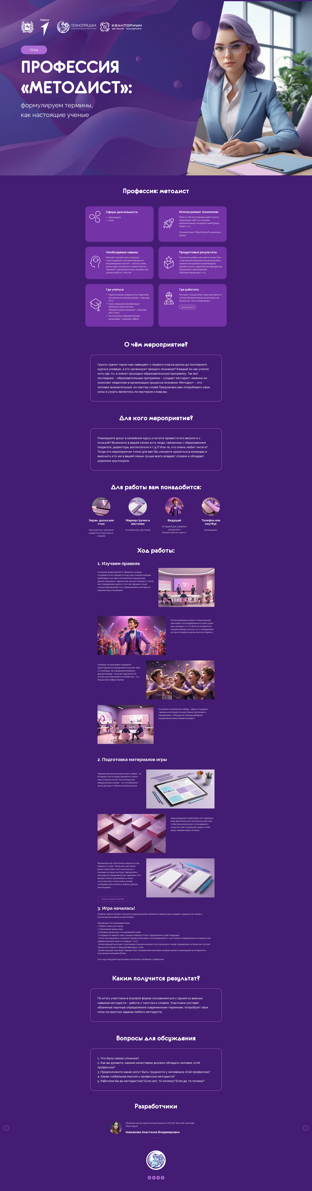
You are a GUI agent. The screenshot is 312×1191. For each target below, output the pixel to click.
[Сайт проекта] (149, 1178)
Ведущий (174, 520)
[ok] (162, 1178)
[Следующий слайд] (305, 1128)
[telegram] (158, 1178)
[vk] (154, 1178)
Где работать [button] (189, 289)
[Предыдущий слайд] (6, 1128)
